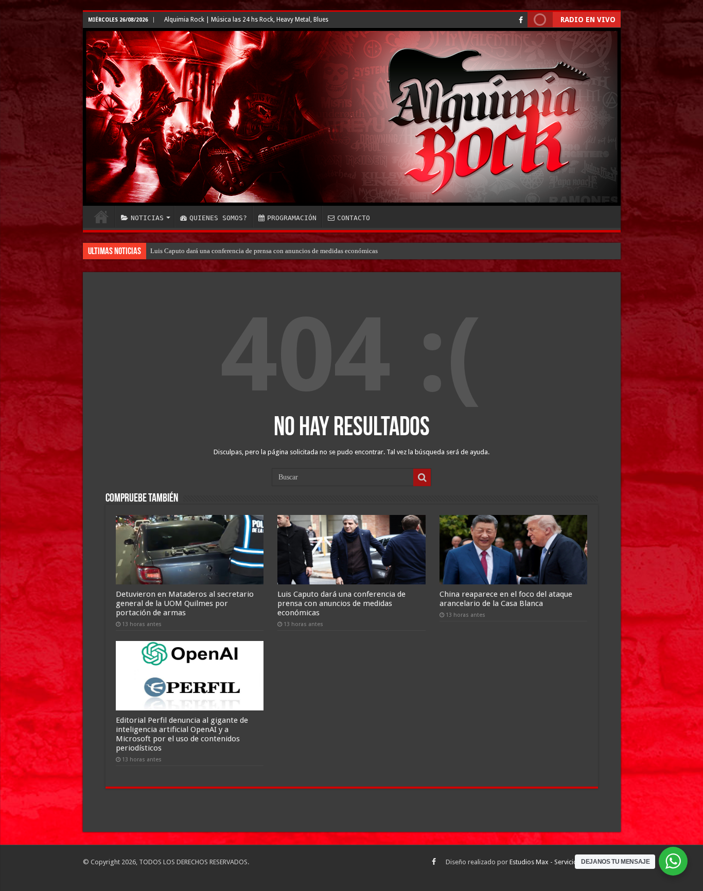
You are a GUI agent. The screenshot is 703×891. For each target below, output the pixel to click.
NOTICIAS (147, 218)
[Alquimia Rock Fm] (352, 117)
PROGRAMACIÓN (292, 218)
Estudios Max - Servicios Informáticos (565, 862)
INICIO (101, 216)
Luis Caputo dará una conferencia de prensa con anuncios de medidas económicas (264, 251)
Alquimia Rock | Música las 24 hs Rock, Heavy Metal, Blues (246, 19)
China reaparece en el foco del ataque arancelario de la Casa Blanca (506, 599)
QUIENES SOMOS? (218, 218)
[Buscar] (422, 477)
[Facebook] (521, 20)
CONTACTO (353, 218)
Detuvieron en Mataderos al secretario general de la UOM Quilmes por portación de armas (185, 603)
